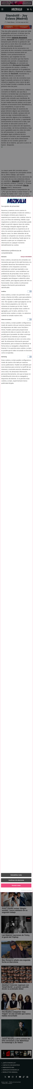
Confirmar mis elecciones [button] (16, 880)
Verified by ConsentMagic (26, 890)
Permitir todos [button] (16, 885)
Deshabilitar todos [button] (16, 875)
